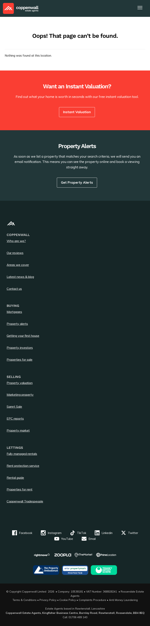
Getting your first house (23, 336)
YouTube (67, 539)
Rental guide (15, 478)
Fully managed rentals (22, 454)
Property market (18, 430)
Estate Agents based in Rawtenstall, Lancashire (75, 608)
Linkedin (107, 533)
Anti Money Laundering (123, 600)
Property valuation (20, 383)
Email (92, 539)
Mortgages (14, 312)
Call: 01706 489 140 (75, 617)
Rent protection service (23, 466)
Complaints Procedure (92, 600)
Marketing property (20, 395)
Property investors (20, 348)
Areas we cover (18, 265)
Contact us (14, 289)
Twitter (133, 533)
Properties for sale (19, 359)
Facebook (25, 533)
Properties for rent (19, 489)
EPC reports (15, 418)
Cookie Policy (67, 600)
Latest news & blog (20, 277)
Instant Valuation (77, 112)
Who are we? (16, 241)
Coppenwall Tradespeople (25, 501)
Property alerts (17, 324)
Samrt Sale (14, 406)
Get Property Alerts (77, 182)
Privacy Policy (47, 600)
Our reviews (15, 253)
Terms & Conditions (24, 600)
